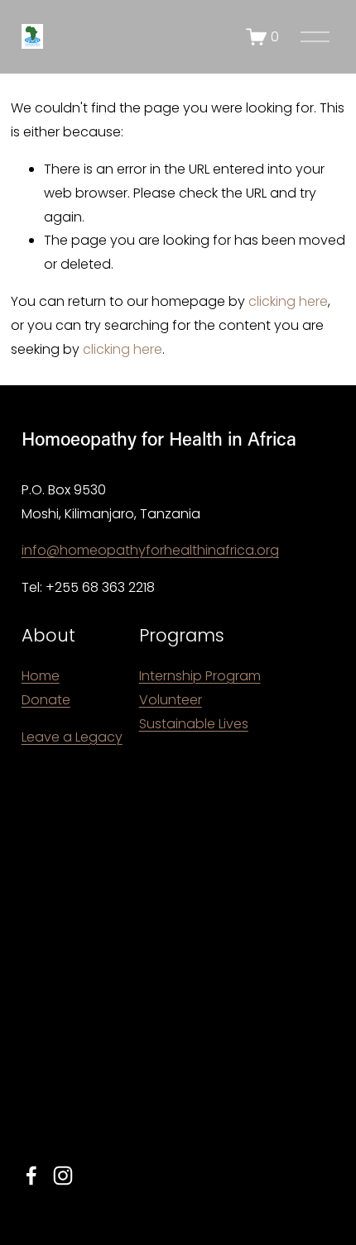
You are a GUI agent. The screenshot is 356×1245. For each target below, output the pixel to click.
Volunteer (170, 699)
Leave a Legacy (72, 737)
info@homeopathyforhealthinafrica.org (150, 550)
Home (41, 675)
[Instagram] (63, 1175)
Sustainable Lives (193, 723)
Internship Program (200, 675)
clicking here (288, 301)
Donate (46, 699)
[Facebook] (31, 1175)
